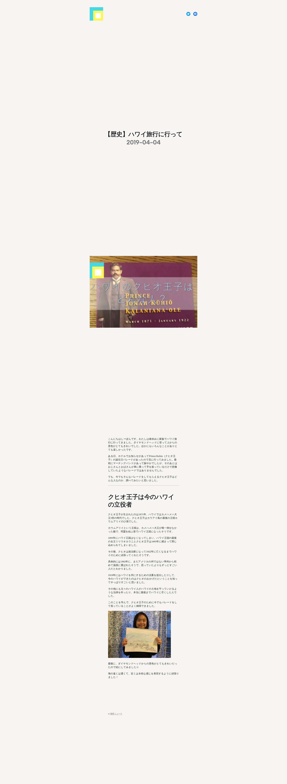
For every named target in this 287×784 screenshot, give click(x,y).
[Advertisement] (143, 693)
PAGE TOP (279, 758)
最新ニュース (116, 713)
